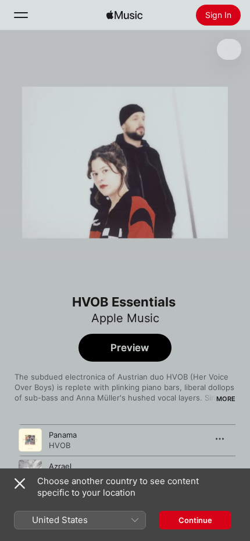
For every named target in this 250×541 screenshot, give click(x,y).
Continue (195, 520)
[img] (124, 15)
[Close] (20, 483)
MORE (225, 399)
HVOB (59, 445)
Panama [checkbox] (63, 434)
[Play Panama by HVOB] (30, 440)
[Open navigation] (21, 15)
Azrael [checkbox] (60, 466)
